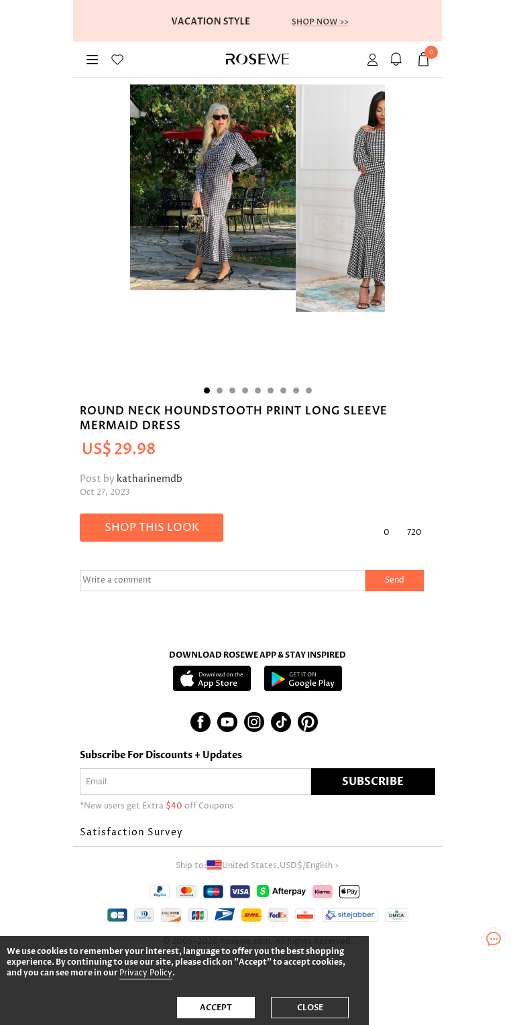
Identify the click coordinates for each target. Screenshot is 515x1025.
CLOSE (310, 1007)
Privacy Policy (145, 973)
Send (394, 580)
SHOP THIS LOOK (152, 527)
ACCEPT (216, 1007)
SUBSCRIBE (373, 781)
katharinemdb (149, 479)
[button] (257, 833)
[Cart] (398, 59)
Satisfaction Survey (131, 832)
